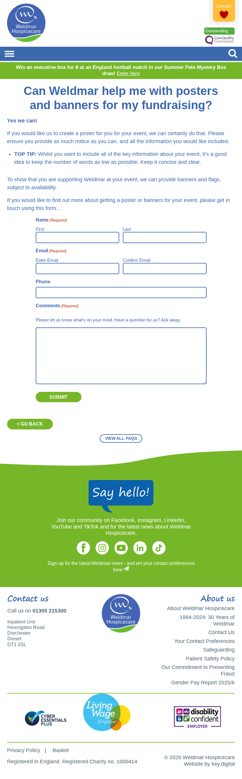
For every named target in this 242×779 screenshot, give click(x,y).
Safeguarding (219, 650)
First (40, 229)
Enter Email (47, 260)
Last (127, 229)
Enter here (128, 73)
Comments (57, 305)
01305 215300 (49, 611)
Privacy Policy (23, 750)
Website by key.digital (209, 764)
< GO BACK (30, 423)
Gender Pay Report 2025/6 (203, 683)
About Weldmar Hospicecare (201, 608)
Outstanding (216, 31)
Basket (61, 750)
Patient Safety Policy (210, 659)
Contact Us (221, 632)
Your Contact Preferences (204, 641)
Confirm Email (136, 260)
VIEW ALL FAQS (121, 438)
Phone (43, 281)
